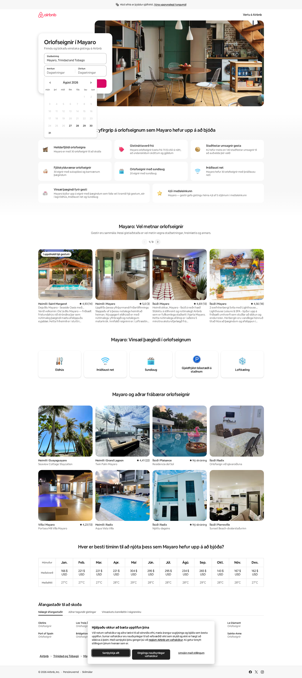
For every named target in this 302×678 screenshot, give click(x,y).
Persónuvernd (71, 672)
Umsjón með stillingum (191, 653)
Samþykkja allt (110, 653)
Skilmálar (87, 672)
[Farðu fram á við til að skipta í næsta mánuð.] (91, 83)
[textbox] (59, 72)
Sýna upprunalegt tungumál (170, 4)
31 (49, 133)
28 (77, 125)
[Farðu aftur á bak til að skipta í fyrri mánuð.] (50, 83)
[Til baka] (144, 242)
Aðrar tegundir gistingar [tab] (82, 612)
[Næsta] (157, 242)
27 (70, 125)
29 (84, 125)
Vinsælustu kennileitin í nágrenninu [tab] (121, 612)
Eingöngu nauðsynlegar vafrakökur (151, 654)
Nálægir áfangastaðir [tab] (50, 612)
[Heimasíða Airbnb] (47, 14)
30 (91, 125)
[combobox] (75, 60)
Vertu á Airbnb (252, 15)
